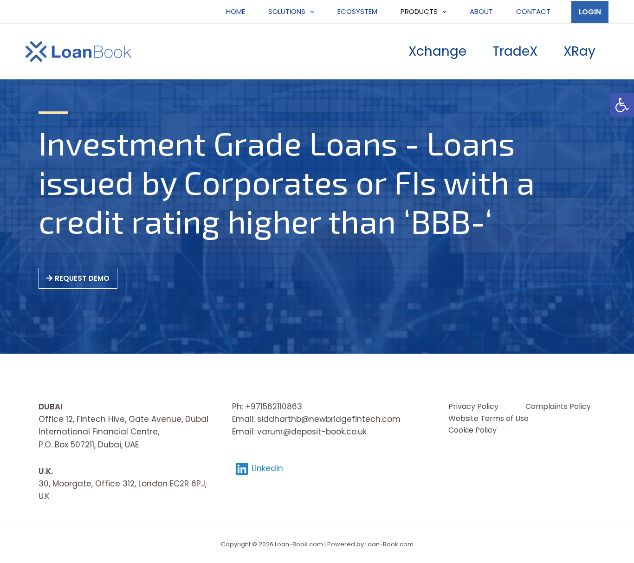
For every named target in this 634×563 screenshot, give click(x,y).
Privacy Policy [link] (473, 406)
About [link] (481, 11)
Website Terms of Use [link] (488, 418)
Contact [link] (533, 11)
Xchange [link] (437, 51)
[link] (622, 105)
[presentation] (309, 11)
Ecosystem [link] (357, 11)
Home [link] (235, 11)
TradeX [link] (514, 51)
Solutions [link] (286, 11)
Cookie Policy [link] (472, 430)
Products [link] (419, 11)
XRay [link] (579, 51)
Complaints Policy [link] (558, 406)
